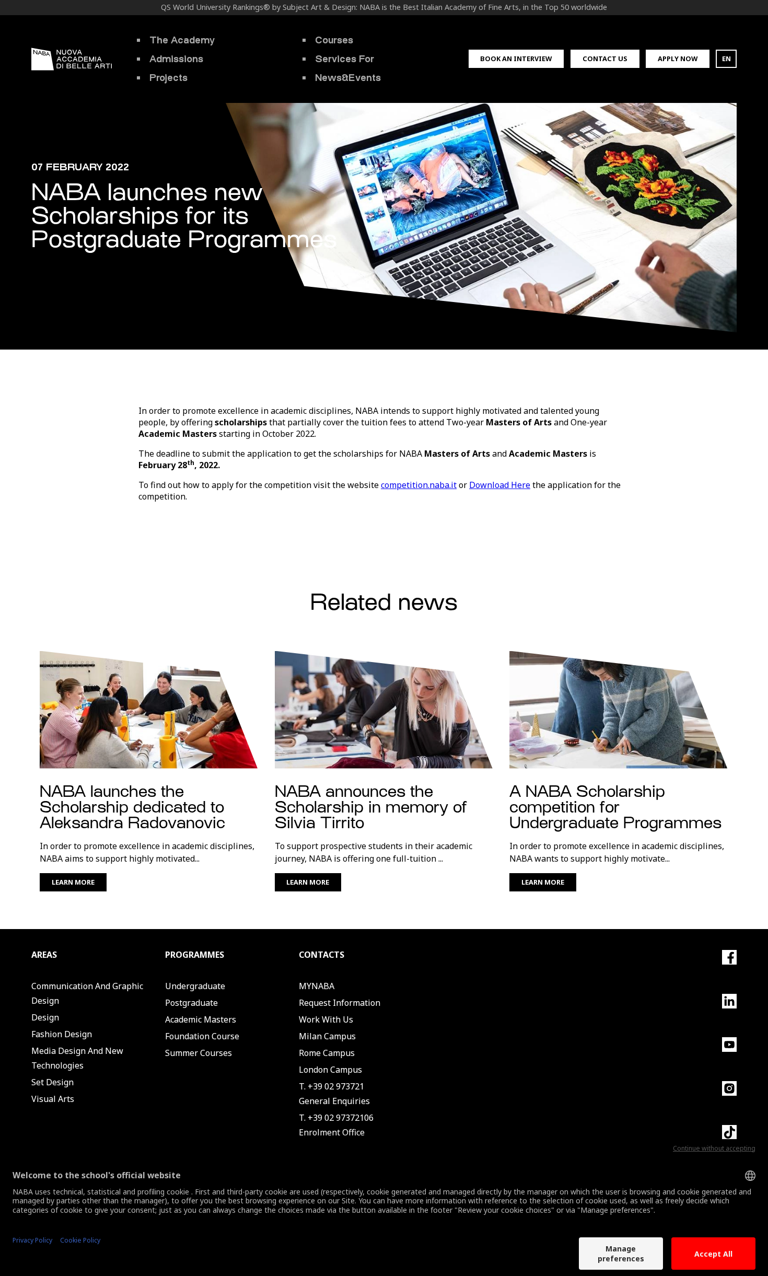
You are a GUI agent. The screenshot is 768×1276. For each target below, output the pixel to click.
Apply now (677, 58)
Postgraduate (191, 1002)
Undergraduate (195, 986)
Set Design (52, 1082)
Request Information (339, 1002)
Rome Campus (327, 1053)
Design (45, 1017)
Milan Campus (327, 1036)
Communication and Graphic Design (87, 993)
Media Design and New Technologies (77, 1058)
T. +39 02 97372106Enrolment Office (336, 1125)
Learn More (73, 882)
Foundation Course (202, 1036)
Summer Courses (198, 1053)
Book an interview (516, 58)
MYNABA (316, 986)
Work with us (326, 1019)
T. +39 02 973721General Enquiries (334, 1094)
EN (726, 58)
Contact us (605, 58)
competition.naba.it (419, 485)
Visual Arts (52, 1099)
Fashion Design (61, 1034)
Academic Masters (200, 1019)
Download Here (499, 485)
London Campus (330, 1069)
